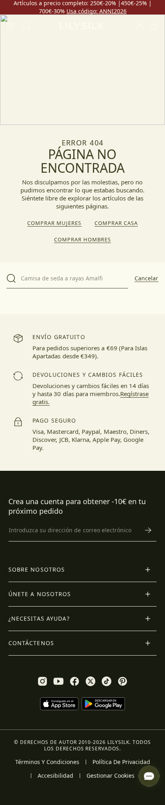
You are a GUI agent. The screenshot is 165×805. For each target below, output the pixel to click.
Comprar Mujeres (54, 223)
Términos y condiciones (47, 762)
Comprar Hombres (82, 239)
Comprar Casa (116, 223)
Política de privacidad (121, 762)
